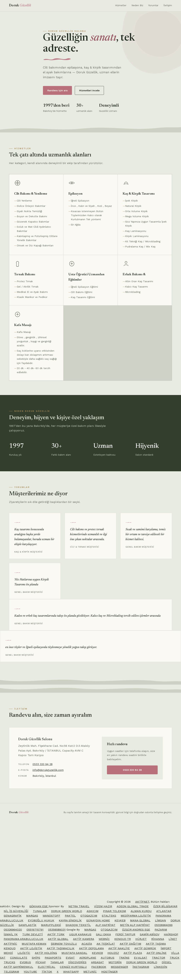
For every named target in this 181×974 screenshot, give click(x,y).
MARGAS (32, 915)
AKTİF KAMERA (83, 939)
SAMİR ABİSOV (149, 934)
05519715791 (35, 929)
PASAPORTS (53, 957)
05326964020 (13, 929)
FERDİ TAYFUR (125, 934)
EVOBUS (25, 962)
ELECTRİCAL (46, 967)
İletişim (168, 5)
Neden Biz (137, 5)
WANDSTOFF (51, 915)
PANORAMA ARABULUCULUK (23, 939)
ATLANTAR (163, 911)
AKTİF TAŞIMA (156, 943)
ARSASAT (97, 962)
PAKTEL (70, 915)
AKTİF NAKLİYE (119, 948)
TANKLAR (57, 962)
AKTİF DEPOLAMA (91, 948)
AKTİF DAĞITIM (130, 943)
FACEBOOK (98, 967)
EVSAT (70, 957)
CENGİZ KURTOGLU (73, 967)
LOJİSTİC (23, 953)
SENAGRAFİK (13, 915)
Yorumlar (153, 5)
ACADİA (86, 943)
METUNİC (90, 971)
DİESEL (167, 962)
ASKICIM (92, 911)
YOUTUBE (30, 971)
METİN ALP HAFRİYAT (135, 925)
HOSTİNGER (109, 971)
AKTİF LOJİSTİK (31, 948)
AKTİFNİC (10, 943)
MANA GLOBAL (140, 920)
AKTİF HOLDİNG (46, 953)
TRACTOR (158, 957)
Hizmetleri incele (89, 90)
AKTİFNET (142, 901)
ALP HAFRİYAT (105, 925)
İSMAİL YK (11, 934)
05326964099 (163, 925)
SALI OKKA (103, 934)
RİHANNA (157, 939)
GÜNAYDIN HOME (98, 920)
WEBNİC (104, 939)
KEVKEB (120, 920)
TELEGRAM (11, 971)
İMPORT (166, 948)
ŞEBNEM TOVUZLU (64, 943)
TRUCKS (9, 962)
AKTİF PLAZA (133, 953)
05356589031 (57, 929)
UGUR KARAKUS (80, 934)
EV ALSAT (140, 957)
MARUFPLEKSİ (51, 925)
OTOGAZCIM (88, 915)
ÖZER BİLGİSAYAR (165, 906)
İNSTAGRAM (141, 967)
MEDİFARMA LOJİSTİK (136, 915)
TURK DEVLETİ (32, 934)
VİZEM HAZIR (103, 906)
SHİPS (36, 957)
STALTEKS (109, 915)
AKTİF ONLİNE (157, 953)
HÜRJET (141, 939)
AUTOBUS (107, 957)
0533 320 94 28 (42, 764)
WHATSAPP (71, 971)
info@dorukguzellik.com (48, 770)
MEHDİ (8, 953)
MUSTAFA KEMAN (34, 943)
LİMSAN (160, 920)
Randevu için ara (57, 90)
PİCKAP (41, 962)
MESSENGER (119, 967)
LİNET (173, 939)
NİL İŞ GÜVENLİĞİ (16, 911)
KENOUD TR (122, 939)
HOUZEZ (113, 953)
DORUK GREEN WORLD (66, 911)
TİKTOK (47, 971)
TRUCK (174, 957)
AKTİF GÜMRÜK (145, 948)
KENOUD (10, 948)
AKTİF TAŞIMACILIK (60, 948)
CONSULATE (18, 957)
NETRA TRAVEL (78, 906)
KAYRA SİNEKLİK (70, 920)
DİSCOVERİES (77, 962)
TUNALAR (39, 911)
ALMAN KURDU (141, 911)
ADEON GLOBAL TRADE (133, 906)
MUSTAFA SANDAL (74, 953)
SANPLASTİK (27, 925)
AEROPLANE (87, 957)
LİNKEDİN (160, 967)
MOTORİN (115, 962)
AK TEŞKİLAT (106, 943)
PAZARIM (161, 929)
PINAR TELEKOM (114, 911)
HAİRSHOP (171, 934)
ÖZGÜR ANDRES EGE (136, 929)
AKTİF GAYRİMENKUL (18, 967)
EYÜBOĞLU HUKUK (41, 920)
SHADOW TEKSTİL (78, 925)
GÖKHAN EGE (39, 906)
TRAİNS (124, 957)
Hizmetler (120, 5)
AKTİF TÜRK (56, 934)
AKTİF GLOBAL (58, 939)
